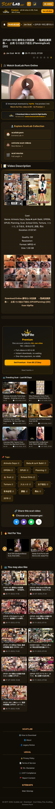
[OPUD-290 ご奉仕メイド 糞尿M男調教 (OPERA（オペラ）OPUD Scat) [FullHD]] (14, 693)
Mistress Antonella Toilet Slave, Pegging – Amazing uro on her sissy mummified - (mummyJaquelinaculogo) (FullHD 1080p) (14, 397)
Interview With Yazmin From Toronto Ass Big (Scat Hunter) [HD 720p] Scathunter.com (14, 443)
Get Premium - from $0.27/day (27, 362)
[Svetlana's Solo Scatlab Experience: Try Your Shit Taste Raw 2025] (15, 410)
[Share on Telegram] (16, 522)
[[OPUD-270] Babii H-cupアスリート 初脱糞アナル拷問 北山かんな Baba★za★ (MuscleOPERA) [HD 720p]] (14, 606)
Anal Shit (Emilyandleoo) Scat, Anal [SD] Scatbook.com (17, 556)
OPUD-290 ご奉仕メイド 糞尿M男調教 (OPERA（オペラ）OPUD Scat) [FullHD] (14, 703)
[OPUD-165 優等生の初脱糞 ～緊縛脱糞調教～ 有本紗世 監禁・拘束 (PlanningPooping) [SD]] (14, 578)
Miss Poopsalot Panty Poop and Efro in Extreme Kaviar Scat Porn (40, 397)
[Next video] (50, 549)
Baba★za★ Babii (35, 463)
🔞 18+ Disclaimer (27, 768)
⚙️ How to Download (27, 735)
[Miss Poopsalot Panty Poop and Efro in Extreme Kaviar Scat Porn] (40, 387)
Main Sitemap (27, 791)
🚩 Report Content (27, 778)
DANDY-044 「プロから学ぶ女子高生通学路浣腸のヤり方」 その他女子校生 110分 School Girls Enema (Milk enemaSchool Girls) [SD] (40, 646)
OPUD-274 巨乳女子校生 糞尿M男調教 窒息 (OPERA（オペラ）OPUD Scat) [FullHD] (14, 646)
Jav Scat (27, 24)
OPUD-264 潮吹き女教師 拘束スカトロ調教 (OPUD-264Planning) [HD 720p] (14, 675)
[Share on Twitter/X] (39, 522)
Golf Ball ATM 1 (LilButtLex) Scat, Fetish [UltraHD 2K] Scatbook (38, 443)
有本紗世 (8, 491)
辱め (37, 491)
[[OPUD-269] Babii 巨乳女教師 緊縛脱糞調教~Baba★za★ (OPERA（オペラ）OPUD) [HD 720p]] (41, 578)
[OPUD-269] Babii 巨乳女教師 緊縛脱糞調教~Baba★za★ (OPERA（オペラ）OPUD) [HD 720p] (41, 589)
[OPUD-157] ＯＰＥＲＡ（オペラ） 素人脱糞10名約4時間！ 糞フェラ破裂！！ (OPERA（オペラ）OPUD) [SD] (40, 675)
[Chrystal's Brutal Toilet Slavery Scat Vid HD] (40, 410)
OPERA (7, 470)
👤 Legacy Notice (27, 745)
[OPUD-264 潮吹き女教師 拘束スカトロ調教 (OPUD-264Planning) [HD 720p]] (14, 664)
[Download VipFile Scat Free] (13, 4)
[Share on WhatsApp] (31, 522)
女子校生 (42, 484)
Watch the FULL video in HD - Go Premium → (27, 107)
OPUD (23, 470)
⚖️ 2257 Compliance (27, 773)
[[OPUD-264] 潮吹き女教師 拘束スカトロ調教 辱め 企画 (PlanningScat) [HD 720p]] (41, 606)
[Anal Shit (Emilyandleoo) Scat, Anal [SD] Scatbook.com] (18, 545)
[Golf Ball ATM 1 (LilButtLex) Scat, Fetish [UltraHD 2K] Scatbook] (40, 433)
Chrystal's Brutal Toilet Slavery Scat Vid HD (39, 420)
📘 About (27, 740)
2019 (6, 498)
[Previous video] (5, 549)
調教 (23, 491)
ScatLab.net (13, 24)
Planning (40, 470)
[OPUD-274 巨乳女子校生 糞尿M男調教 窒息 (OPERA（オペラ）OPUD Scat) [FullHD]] (14, 635)
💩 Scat (7, 477)
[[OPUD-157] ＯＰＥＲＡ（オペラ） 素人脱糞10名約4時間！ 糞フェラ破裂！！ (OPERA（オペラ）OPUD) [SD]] (41, 664)
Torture (7, 484)
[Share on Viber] (24, 522)
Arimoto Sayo (10, 463)
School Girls (26, 477)
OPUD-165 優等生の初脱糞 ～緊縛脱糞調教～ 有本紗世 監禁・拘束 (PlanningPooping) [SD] (14, 589)
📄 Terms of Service (27, 763)
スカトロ (24, 484)
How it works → (27, 370)
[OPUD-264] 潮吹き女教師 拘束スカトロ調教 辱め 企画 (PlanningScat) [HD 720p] (41, 617)
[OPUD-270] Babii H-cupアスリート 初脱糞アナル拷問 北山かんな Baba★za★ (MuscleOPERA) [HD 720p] (14, 617)
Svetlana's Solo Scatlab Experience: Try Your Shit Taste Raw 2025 (14, 420)
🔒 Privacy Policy (27, 758)
